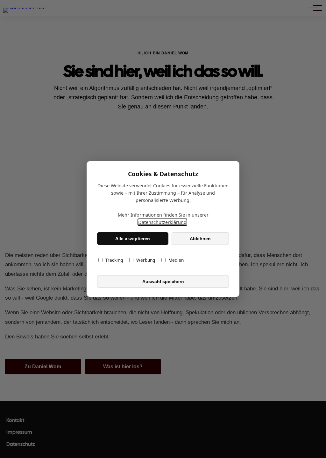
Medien (176, 260)
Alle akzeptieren (132, 238)
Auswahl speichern (163, 281)
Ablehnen (200, 238)
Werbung (145, 260)
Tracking (114, 260)
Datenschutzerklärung (162, 222)
